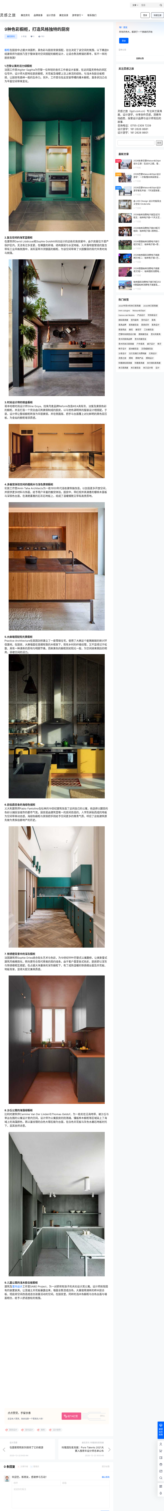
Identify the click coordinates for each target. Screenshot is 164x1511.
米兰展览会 (135, 368)
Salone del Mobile (127, 315)
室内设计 (17, 1286)
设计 (157, 368)
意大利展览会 (140, 339)
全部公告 (140, 58)
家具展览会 (134, 325)
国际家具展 (123, 320)
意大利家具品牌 (125, 339)
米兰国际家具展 (153, 363)
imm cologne (124, 310)
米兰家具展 (123, 368)
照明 (131, 358)
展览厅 (138, 329)
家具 (154, 320)
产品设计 (141, 315)
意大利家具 (155, 334)
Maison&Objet (139, 310)
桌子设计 (151, 344)
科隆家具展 (139, 363)
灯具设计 (153, 353)
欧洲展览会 (134, 348)
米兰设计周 (148, 368)
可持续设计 (152, 315)
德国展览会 (143, 334)
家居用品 (122, 329)
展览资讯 (11, 36)
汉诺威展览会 (147, 348)
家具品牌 (122, 325)
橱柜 (7, 50)
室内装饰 (135, 320)
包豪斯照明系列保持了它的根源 (26, 1447)
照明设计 (150, 358)
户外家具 (140, 344)
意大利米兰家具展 (126, 344)
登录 (145, 15)
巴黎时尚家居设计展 (127, 334)
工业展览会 (149, 329)
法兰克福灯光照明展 (137, 353)
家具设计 (155, 325)
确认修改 (106, 1477)
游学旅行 (76, 15)
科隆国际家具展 (125, 363)
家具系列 (145, 325)
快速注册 (157, 15)
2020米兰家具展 (150, 306)
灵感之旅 (122, 358)
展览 (131, 329)
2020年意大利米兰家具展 (130, 306)
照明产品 (139, 358)
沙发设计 (122, 353)
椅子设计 (122, 348)
